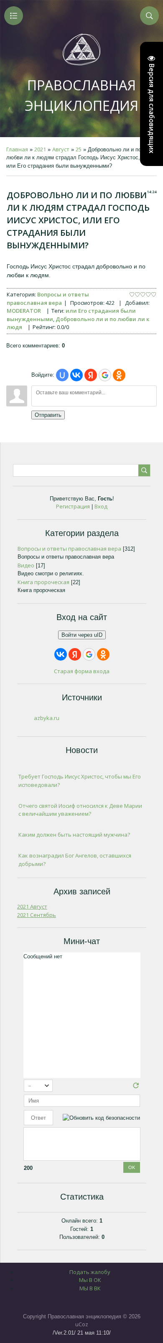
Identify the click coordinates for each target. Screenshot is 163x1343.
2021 (40, 149)
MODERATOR (24, 310)
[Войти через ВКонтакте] (76, 375)
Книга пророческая (43, 582)
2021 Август (32, 906)
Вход (100, 506)
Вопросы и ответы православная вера (48, 298)
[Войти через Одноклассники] (119, 375)
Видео (26, 565)
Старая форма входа (82, 671)
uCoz (81, 1324)
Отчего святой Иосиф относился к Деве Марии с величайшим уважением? (80, 810)
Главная (17, 149)
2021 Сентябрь (36, 915)
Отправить (48, 415)
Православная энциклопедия (81, 95)
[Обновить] (136, 1087)
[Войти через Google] (105, 375)
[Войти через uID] (62, 375)
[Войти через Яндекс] (90, 375)
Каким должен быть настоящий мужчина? (74, 834)
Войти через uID (81, 635)
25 (79, 149)
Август (60, 149)
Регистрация (73, 506)
